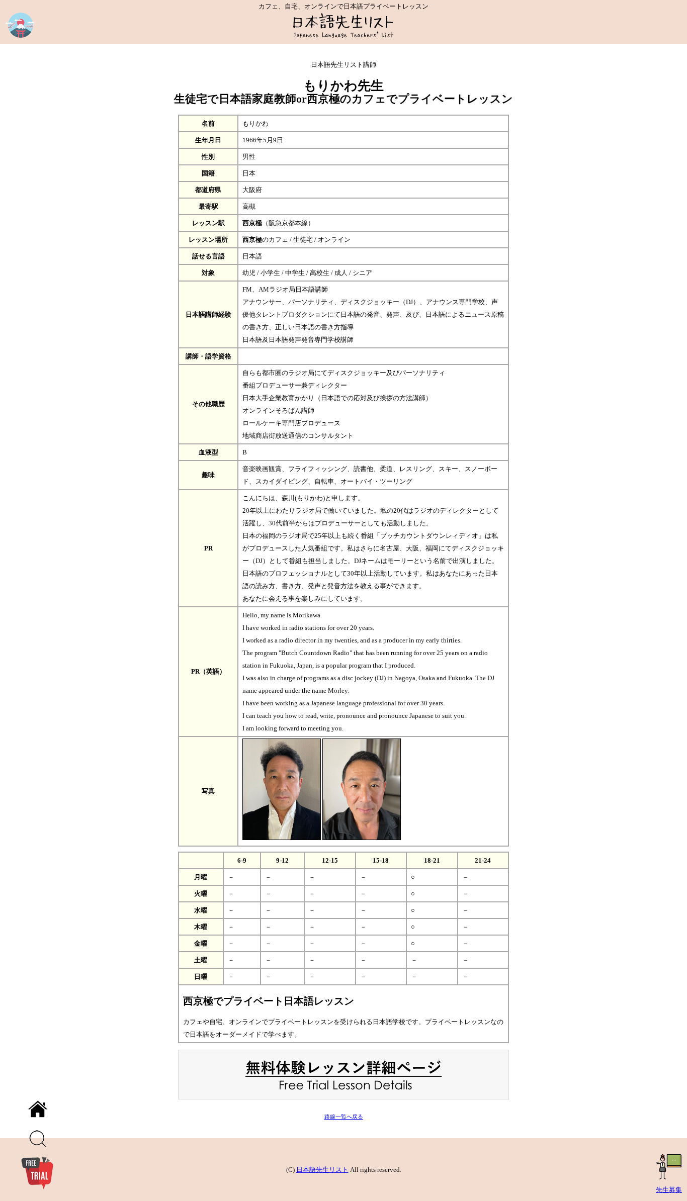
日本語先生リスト (322, 1169)
